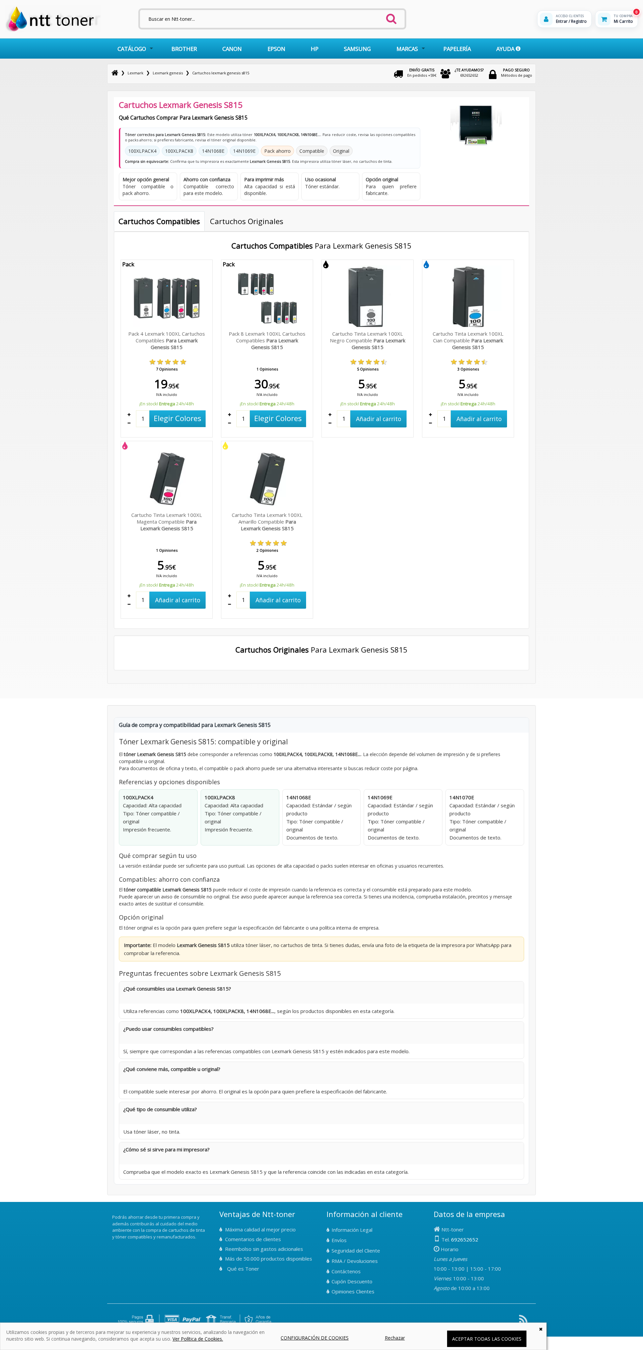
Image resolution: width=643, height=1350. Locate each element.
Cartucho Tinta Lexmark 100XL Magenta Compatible (166, 522)
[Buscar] (391, 16)
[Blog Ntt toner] (523, 1321)
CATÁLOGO (132, 49)
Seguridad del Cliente (356, 1250)
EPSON (276, 49)
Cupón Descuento (352, 1281)
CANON (232, 49)
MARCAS (407, 49)
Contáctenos (346, 1271)
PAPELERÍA (457, 49)
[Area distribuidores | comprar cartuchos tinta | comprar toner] (114, 1212)
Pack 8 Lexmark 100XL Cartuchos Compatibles (267, 340)
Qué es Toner (243, 1268)
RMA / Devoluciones (355, 1261)
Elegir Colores (177, 418)
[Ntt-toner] (115, 72)
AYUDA (506, 49)
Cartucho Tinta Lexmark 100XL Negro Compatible (367, 340)
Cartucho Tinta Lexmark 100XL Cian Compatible (468, 340)
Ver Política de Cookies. (197, 1339)
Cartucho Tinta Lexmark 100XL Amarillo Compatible (267, 522)
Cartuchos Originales (246, 221)
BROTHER (184, 49)
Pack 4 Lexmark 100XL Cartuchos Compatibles (166, 340)
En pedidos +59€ (421, 72)
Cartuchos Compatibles (159, 221)
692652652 (469, 72)
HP (314, 49)
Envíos (339, 1240)
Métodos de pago (516, 72)
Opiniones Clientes (353, 1291)
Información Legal (352, 1229)
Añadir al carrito (378, 419)
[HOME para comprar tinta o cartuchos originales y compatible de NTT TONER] (53, 30)
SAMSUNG (357, 49)
